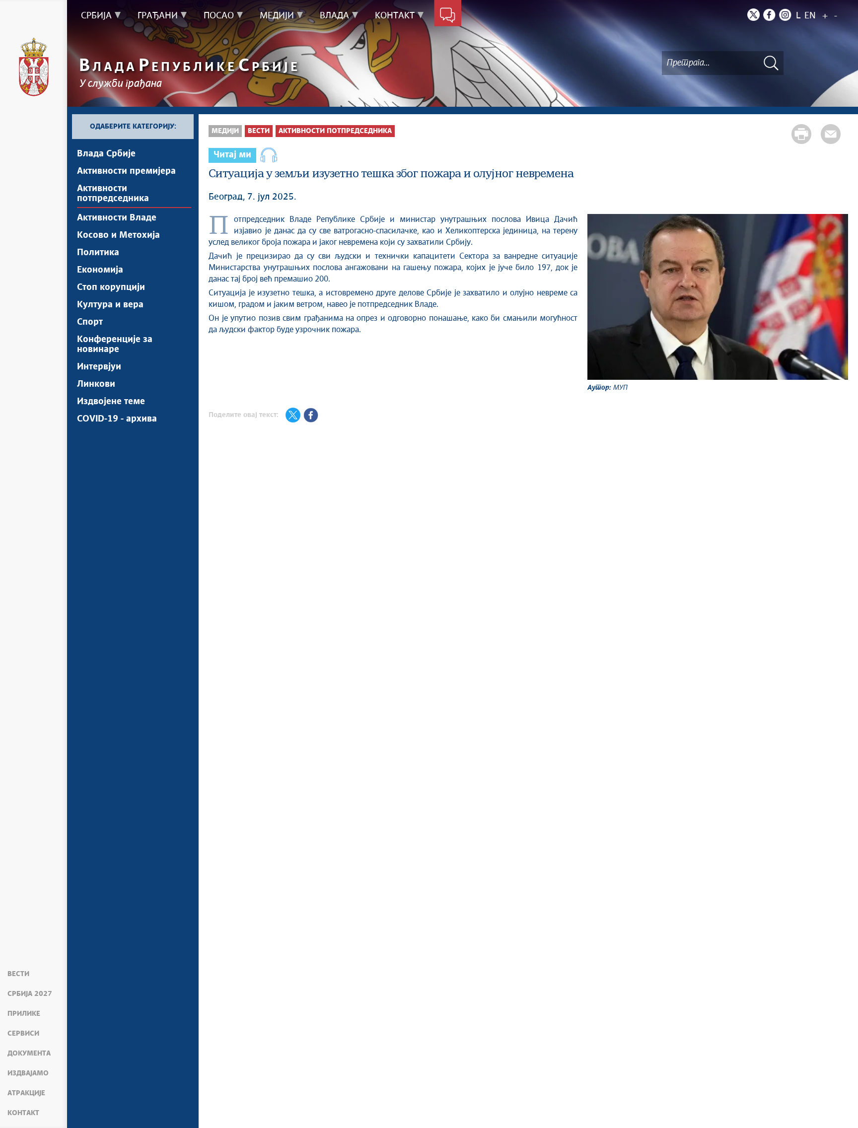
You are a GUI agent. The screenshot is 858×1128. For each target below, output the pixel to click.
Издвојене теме (111, 401)
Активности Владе (116, 217)
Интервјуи (99, 366)
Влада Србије (106, 153)
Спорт (90, 322)
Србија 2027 (29, 993)
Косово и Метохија (118, 235)
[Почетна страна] (34, 67)
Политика (98, 252)
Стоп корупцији (111, 287)
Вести (18, 974)
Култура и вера (110, 304)
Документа (29, 1053)
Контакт (23, 1113)
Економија (100, 270)
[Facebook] (769, 14)
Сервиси (23, 1033)
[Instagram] (785, 14)
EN (810, 15)
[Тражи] (771, 62)
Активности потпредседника (113, 193)
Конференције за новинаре (114, 344)
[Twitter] (753, 14)
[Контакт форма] (447, 16)
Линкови (96, 384)
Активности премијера (126, 171)
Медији (225, 131)
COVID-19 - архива (117, 419)
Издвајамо (28, 1073)
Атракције (26, 1093)
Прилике (23, 1013)
